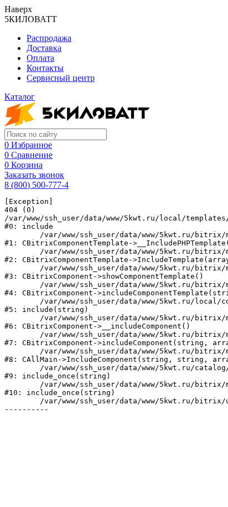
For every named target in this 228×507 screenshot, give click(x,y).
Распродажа (49, 38)
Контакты (45, 68)
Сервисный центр (61, 78)
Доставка (44, 48)
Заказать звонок (34, 175)
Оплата (40, 58)
